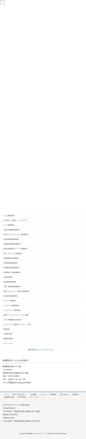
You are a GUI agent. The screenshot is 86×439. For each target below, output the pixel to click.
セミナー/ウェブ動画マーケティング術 (17, 324)
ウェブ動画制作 (8, 225)
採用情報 (53, 394)
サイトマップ (8, 343)
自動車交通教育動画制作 (12, 244)
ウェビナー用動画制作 (11, 305)
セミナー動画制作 (9, 301)
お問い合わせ (64, 394)
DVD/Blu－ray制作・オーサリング (15, 220)
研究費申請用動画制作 (11, 268)
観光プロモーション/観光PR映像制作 (16, 291)
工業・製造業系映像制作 (12, 286)
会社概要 (33, 394)
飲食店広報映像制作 (10, 296)
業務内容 (75, 394)
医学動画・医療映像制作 (12, 272)
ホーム (6, 394)
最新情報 (6, 329)
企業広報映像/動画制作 (11, 230)
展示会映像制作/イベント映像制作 (15, 249)
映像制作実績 (8, 338)
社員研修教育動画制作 (11, 239)
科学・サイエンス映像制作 (12, 253)
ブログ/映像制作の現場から (13, 320)
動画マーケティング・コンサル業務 (16, 315)
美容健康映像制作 (9, 282)
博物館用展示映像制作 (11, 258)
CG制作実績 (7, 334)
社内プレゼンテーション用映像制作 (16, 234)
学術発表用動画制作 (10, 263)
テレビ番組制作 (8, 215)
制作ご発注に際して (20, 394)
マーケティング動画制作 (12, 310)
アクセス (43, 394)
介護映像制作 (8, 277)
